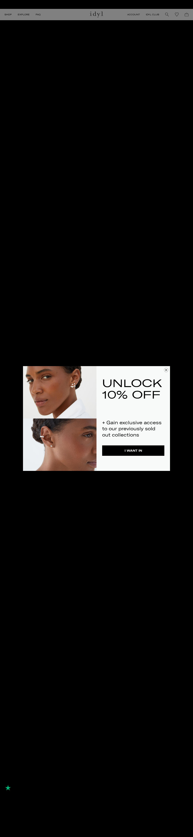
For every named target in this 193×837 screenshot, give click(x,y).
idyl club (152, 14)
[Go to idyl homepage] (96, 14)
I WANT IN (133, 450)
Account (133, 14)
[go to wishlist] (177, 14)
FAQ (38, 14)
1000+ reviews (35, 781)
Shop (8, 14)
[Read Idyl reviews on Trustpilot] (17, 787)
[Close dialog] (166, 370)
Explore (24, 14)
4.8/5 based (12, 781)
